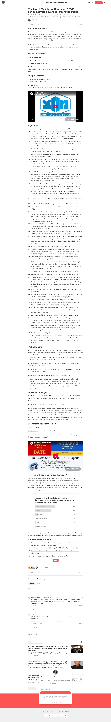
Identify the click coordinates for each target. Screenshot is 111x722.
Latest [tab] (33, 642)
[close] (70, 670)
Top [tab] (30, 642)
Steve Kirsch (35, 19)
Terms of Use (63, 696)
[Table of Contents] (2, 361)
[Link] (26, 28)
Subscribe (98, 2)
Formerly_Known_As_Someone (39, 597)
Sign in (106, 2)
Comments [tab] (31, 583)
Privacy (54, 711)
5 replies (35, 627)
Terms (58, 711)
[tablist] (34, 583)
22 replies (35, 609)
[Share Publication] (92, 2)
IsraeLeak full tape (59, 87)
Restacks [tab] (38, 583)
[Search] (89, 2)
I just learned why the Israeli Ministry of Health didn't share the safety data (55, 548)
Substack (48, 719)
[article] (55, 652)
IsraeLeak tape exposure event (37, 81)
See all (31, 689)
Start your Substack (51, 715)
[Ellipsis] (82, 597)
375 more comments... (33, 634)
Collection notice (65, 711)
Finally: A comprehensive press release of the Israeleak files (50, 556)
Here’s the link (33, 431)
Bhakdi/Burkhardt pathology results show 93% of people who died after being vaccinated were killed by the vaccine (48, 663)
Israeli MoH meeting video (36, 87)
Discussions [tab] (39, 642)
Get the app (63, 715)
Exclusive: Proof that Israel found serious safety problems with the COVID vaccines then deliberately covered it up (54, 544)
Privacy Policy (67, 698)
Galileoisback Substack (43, 300)
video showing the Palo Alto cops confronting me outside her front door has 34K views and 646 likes (53, 356)
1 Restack (46, 567)
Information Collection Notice (55, 698)
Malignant (34, 615)
